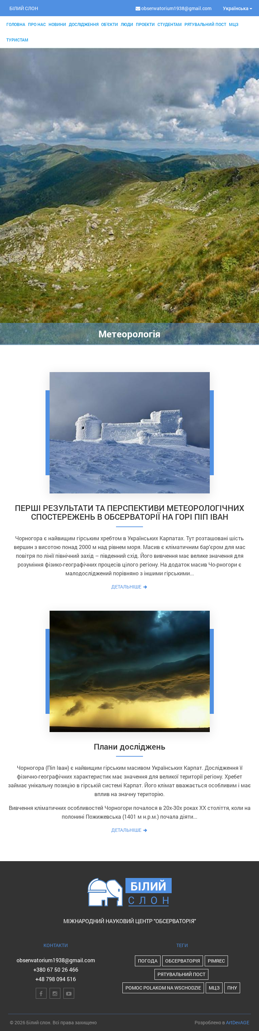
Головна (15, 24)
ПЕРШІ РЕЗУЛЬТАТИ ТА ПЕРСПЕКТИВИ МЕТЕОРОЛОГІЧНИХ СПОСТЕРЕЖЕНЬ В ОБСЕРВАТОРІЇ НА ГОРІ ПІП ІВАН (129, 512)
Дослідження (83, 24)
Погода (147, 961)
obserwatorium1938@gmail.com (56, 960)
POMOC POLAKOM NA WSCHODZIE (163, 987)
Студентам (169, 24)
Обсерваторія (182, 961)
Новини (57, 24)
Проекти (145, 24)
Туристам (17, 39)
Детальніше (126, 586)
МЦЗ (233, 24)
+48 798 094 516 (55, 978)
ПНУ (232, 987)
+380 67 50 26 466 (55, 969)
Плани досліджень (129, 746)
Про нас (37, 24)
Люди (127, 24)
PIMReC (216, 961)
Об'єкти (109, 24)
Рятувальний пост (205, 24)
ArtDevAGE (237, 1022)
